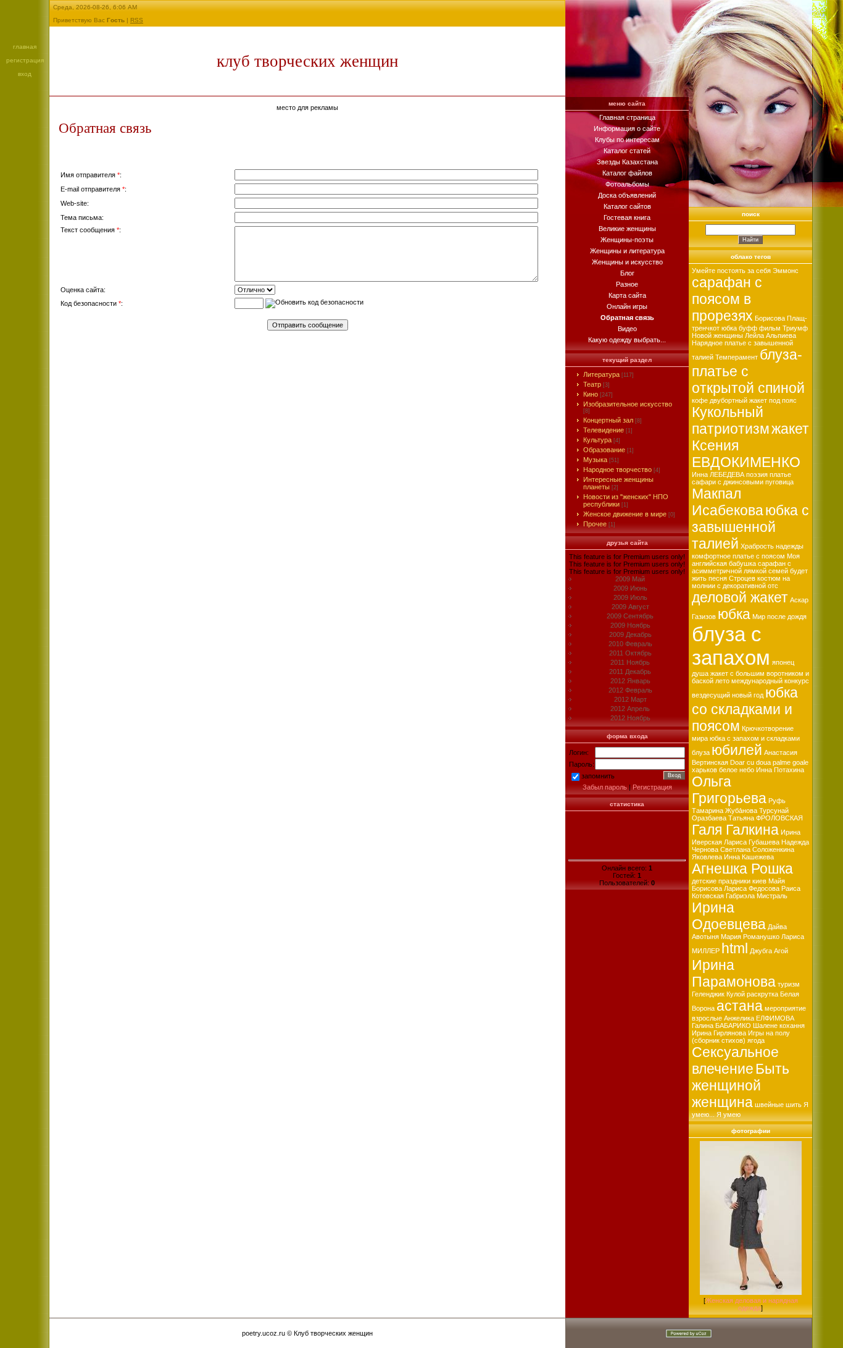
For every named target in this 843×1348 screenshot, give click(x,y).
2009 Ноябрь (630, 625)
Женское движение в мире (625, 514)
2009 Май (630, 579)
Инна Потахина (780, 769)
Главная (24, 46)
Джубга (761, 950)
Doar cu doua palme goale (769, 762)
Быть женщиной (740, 1077)
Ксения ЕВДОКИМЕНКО (746, 453)
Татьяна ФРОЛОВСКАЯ (765, 818)
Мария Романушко (750, 936)
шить (794, 1104)
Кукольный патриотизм (731, 420)
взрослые (707, 1018)
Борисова (770, 318)
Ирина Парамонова (734, 973)
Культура (597, 440)
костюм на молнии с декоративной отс (741, 582)
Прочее (595, 524)
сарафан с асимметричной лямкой (741, 567)
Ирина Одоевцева (729, 915)
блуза (701, 752)
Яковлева (707, 857)
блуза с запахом (731, 646)
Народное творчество (617, 469)
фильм (770, 328)
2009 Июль (630, 597)
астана (739, 1006)
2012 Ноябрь (630, 718)
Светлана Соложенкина (757, 849)
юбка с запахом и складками (755, 738)
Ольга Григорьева (729, 789)
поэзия (757, 474)
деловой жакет (740, 597)
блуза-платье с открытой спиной (748, 371)
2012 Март (630, 699)
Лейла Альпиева (770, 335)
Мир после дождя (779, 616)
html (734, 948)
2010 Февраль (630, 643)
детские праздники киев (729, 881)
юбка (734, 614)
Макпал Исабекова (727, 502)
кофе (700, 400)
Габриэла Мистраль (756, 895)
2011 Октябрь (630, 653)
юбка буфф (739, 328)
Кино (590, 394)
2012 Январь (630, 681)
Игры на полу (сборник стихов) (741, 1036)
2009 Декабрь (630, 634)
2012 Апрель (630, 708)
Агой (781, 950)
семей (778, 571)
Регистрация (25, 60)
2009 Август (630, 606)
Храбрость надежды (772, 546)
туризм (789, 984)
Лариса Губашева (751, 842)
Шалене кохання (779, 1025)
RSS (136, 20)
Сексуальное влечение (735, 1060)
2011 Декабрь (630, 671)
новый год (747, 695)
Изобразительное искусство (627, 404)
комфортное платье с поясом (738, 556)
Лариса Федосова (751, 888)
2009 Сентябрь (630, 616)
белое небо (736, 769)
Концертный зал (608, 420)
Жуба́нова (741, 810)
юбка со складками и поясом (745, 709)
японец (783, 662)
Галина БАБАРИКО (721, 1025)
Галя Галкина (735, 830)
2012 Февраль (630, 690)
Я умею (728, 1114)
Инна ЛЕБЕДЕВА (718, 474)
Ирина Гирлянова (719, 1033)
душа (700, 673)
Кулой (735, 994)
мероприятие (785, 1008)
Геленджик (708, 994)
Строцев (742, 578)
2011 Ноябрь (630, 662)
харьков (704, 769)
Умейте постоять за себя (731, 270)
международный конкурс (770, 681)
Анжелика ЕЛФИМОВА (759, 1018)
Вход (24, 73)
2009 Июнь (630, 588)
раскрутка (762, 994)
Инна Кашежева (749, 857)
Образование (604, 449)
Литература (601, 374)
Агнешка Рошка (742, 869)
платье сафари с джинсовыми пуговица (743, 478)
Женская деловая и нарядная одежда (751, 1304)
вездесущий (711, 695)
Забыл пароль (605, 787)
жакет (790, 429)
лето (722, 681)
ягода (756, 1040)
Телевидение (603, 430)
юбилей (737, 750)
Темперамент (736, 357)
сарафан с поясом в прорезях (727, 299)
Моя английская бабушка (746, 559)
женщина (722, 1102)
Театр (592, 384)
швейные (769, 1104)
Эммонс (786, 270)
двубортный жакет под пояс (753, 400)
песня (717, 578)
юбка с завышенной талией (750, 527)
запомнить (598, 776)
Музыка (595, 459)
